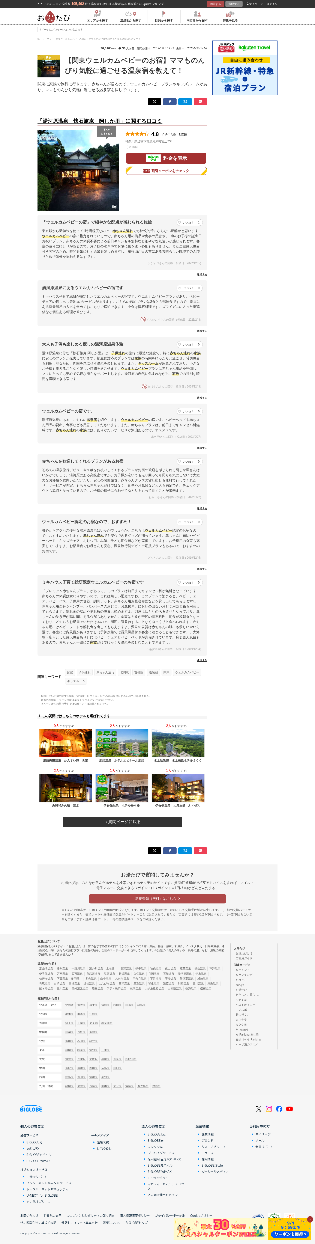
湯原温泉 (168, 983)
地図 (134, 147)
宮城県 (105, 1005)
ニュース (208, 1153)
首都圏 (138, 672)
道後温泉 (89, 983)
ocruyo (240, 984)
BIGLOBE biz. (157, 1134)
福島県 (141, 1005)
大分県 (117, 1086)
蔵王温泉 (185, 968)
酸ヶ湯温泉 (46, 988)
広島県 (105, 1068)
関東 (167, 672)
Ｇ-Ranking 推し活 (247, 1034)
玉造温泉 (139, 983)
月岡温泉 (153, 973)
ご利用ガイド (244, 958)
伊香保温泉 (46, 973)
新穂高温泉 (187, 978)
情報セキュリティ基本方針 (80, 1222)
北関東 (124, 672)
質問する (234, 4)
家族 (70, 672)
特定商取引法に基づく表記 (38, 1222)
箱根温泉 (97, 988)
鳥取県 (69, 1068)
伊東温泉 (201, 973)
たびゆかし (243, 1029)
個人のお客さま (32, 1126)
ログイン (272, 4)
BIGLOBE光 (34, 1142)
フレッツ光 (155, 1146)
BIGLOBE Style (212, 1165)
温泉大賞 (103, 1142)
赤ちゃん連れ (105, 672)
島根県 (81, 1068)
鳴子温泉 (141, 968)
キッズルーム (76, 681)
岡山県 (93, 1068)
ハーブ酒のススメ (247, 1044)
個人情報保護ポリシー (135, 1215)
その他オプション (39, 1201)
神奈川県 (106, 1023)
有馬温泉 (44, 983)
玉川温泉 (62, 988)
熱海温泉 (190, 988)
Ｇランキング (244, 974)
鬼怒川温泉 (93, 973)
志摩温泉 (135, 988)
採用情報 (208, 1159)
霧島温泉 (213, 983)
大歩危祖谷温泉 (154, 988)
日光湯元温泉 (80, 988)
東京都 (93, 1023)
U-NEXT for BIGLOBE (42, 1195)
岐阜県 (81, 1050)
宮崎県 (129, 1086)
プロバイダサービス (161, 1153)
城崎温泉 (202, 978)
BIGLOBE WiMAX (39, 1161)
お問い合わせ (29, 1215)
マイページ (256, 4)
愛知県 (93, 1050)
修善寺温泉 (46, 978)
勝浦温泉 (74, 983)
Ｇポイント (243, 969)
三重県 (105, 1050)
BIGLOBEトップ (137, 1222)
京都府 (81, 1059)
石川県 (81, 1041)
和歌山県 (130, 1059)
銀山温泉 (200, 968)
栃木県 (69, 1014)
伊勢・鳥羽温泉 (116, 988)
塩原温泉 (109, 973)
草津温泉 (214, 968)
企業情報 (202, 1126)
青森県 (81, 1005)
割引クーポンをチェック (170, 171)
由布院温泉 (175, 988)
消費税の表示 (53, 1215)
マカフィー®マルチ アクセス (166, 1186)
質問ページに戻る (124, 821)
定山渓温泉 (46, 968)
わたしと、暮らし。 (248, 994)
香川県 (81, 1077)
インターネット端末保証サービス (49, 1183)
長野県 (81, 1032)
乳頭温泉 (126, 968)
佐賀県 (81, 1086)
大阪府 (93, 1059)
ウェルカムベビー (187, 672)
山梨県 (69, 1032)
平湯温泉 (170, 978)
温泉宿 (153, 672)
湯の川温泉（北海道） (103, 968)
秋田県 (117, 1005)
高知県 (105, 1077)
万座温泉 (62, 973)
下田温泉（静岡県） (69, 978)
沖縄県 (156, 1086)
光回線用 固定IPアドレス (164, 1159)
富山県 (69, 1041)
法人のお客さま (153, 1126)
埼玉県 (69, 1023)
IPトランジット (158, 1178)
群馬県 (81, 1014)
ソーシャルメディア (215, 1171)
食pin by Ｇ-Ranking (248, 1039)
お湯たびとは (244, 953)
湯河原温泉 (185, 973)
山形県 (129, 1005)
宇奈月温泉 (140, 978)
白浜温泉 (59, 983)
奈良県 (117, 1059)
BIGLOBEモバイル (39, 1154)
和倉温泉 (91, 978)
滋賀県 (69, 1059)
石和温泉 (168, 973)
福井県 (93, 1041)
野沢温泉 (124, 973)
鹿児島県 (142, 1086)
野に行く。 (243, 1014)
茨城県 (93, 1014)
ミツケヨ (241, 1024)
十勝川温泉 (79, 968)
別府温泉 (183, 983)
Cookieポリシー (201, 1215)
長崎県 (93, 1086)
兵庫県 (105, 1059)
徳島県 (69, 1077)
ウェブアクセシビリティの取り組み (91, 1215)
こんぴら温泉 (106, 983)
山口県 (117, 1068)
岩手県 (93, 1005)
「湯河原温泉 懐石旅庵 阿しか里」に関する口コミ (100, 121)
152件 (183, 134)
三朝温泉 (124, 983)
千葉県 (81, 1023)
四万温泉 (77, 973)
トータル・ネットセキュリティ (48, 1189)
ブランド (208, 1140)
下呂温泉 (155, 978)
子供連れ (85, 672)
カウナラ (241, 1019)
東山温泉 (170, 968)
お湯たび (241, 989)
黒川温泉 (198, 983)
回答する (215, 4)
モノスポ (241, 1009)
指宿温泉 (205, 988)
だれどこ (241, 980)
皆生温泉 (153, 983)
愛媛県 (93, 1077)
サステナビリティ (214, 1146)
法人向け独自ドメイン (163, 1195)
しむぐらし (104, 1148)
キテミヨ (241, 999)
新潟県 (93, 1032)
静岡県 (69, 1050)
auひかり (33, 1148)
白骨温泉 (139, 973)
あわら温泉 (122, 978)
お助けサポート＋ (39, 1177)
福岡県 (69, 1086)
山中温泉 (105, 978)
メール (259, 1140)
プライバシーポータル (170, 1215)
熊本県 (105, 1086)
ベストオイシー (245, 1004)
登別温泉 (62, 968)
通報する (202, 274)
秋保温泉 (155, 968)
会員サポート (264, 1146)
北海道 (69, 1005)
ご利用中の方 (259, 1126)
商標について (112, 1222)
